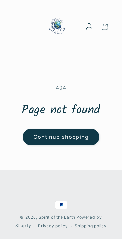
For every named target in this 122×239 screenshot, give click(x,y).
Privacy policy (53, 225)
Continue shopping (61, 137)
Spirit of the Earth (57, 217)
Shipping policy (91, 225)
